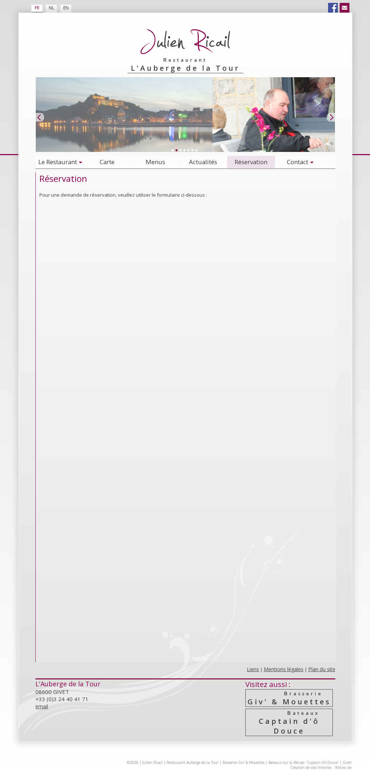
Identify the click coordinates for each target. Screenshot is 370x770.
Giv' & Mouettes (289, 698)
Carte (107, 162)
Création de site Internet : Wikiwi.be (321, 767)
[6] (192, 150)
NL (51, 8)
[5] (188, 150)
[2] (176, 150)
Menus (155, 162)
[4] (184, 150)
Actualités (203, 162)
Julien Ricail (152, 762)
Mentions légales (284, 669)
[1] (172, 150)
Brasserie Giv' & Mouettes (243, 762)
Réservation (251, 162)
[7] (196, 150)
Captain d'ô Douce (289, 722)
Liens (253, 669)
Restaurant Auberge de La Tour (193, 762)
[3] (180, 150)
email (41, 706)
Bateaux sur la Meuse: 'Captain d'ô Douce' (303, 762)
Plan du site (321, 669)
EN (66, 8)
